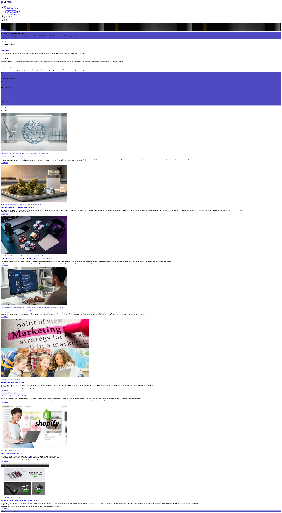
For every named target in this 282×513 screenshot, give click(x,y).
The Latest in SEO (8, 16)
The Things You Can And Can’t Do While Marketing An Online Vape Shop (19, 500)
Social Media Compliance (42, 153)
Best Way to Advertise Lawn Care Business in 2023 (13, 395)
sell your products (29, 456)
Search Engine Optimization (13, 14)
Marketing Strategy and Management (23, 204)
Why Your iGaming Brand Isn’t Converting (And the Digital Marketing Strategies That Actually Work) (26, 258)
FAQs (2, 30)
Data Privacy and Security (15, 153)
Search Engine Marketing (12, 8)
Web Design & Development (13, 11)
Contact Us (6, 20)
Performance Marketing (32, 255)
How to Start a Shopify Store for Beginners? (12, 453)
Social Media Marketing (12, 12)
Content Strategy (11, 204)
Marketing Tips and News (14, 379)
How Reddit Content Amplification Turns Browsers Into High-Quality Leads (20, 310)
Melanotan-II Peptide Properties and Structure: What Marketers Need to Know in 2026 (22, 156)
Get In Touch (4, 38)
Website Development (5, 50)
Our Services (7, 7)
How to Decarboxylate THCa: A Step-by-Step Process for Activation (17, 207)
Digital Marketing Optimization (28, 153)
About (5, 30)
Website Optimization (11, 10)
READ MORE (4, 162)
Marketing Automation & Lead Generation (54, 307)
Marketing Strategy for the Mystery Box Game (12, 382)
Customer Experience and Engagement (35, 307)
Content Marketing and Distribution (17, 307)
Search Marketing (37, 204)
